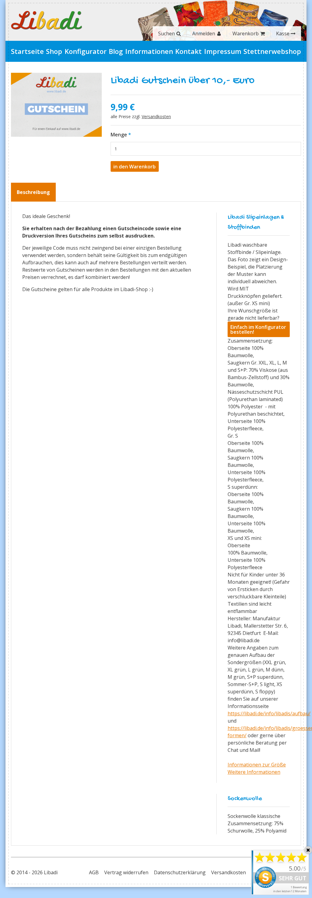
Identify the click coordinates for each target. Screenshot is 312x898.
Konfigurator (86, 51)
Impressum (222, 51)
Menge (119, 134)
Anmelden (203, 33)
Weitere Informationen (254, 772)
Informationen (149, 51)
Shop (54, 51)
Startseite (27, 51)
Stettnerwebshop (272, 51)
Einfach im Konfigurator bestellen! (258, 329)
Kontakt (188, 51)
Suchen (166, 33)
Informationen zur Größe (257, 764)
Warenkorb (245, 33)
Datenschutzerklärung (180, 872)
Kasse (282, 33)
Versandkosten (156, 116)
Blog (116, 51)
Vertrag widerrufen (126, 872)
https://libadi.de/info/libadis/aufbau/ (269, 713)
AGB (94, 872)
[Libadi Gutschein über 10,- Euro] (56, 105)
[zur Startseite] (46, 20)
